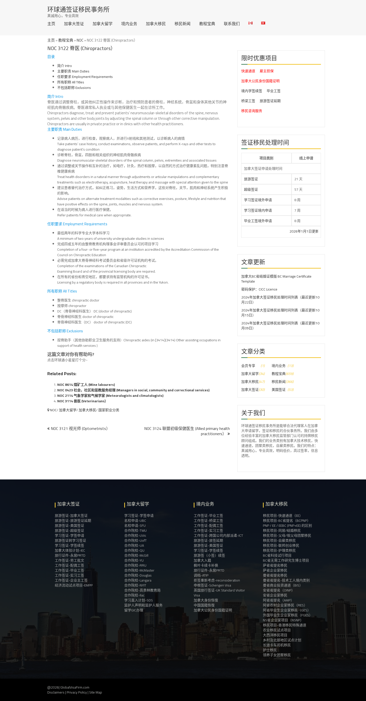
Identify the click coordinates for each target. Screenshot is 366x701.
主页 (51, 24)
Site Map (95, 692)
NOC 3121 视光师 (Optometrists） (80, 428)
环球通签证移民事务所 (78, 9)
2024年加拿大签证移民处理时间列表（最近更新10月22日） (280, 299)
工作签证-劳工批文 (69, 560)
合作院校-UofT (135, 540)
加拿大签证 (74, 24)
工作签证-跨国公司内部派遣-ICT (218, 535)
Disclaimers (55, 692)
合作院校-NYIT (135, 585)
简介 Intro (64, 65)
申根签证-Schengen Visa (212, 585)
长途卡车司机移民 (277, 645)
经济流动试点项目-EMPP (74, 585)
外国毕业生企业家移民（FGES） (287, 615)
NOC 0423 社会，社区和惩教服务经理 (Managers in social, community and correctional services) (133, 390)
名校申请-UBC (135, 520)
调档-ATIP (201, 575)
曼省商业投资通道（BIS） (283, 585)
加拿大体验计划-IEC (70, 550)
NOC (80, 40)
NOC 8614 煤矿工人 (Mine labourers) (86, 384)
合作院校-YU (134, 560)
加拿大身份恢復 (206, 600)
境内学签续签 (251, 91)
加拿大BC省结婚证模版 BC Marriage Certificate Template (276, 279)
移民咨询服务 (251, 111)
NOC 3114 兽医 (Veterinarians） (82, 401)
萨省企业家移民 (275, 570)
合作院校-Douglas (138, 575)
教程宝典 (207, 24)
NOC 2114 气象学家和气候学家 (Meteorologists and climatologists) (110, 395)
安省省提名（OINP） (279, 590)
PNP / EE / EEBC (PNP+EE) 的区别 (287, 525)
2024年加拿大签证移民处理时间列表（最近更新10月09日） (280, 325)
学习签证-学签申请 (69, 535)
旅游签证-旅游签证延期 (73, 520)
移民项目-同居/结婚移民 (282, 530)
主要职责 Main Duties (73, 71)
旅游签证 (251, 179)
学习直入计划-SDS (138, 600)
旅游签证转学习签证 (70, 540)
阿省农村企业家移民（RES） (285, 605)
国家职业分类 (108, 410)
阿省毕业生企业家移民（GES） (287, 610)
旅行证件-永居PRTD (70, 555)
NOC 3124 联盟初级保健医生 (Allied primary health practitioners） (187, 431)
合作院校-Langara (137, 580)
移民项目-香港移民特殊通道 (284, 625)
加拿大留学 (103, 24)
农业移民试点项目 (277, 630)
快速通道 (248, 71)
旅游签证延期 (270, 101)
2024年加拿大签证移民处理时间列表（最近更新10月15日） (280, 312)
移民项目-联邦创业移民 (281, 545)
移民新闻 (182, 24)
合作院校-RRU (135, 565)
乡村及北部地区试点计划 (282, 640)
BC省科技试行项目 (277, 555)
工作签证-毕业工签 (69, 570)
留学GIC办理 (133, 610)
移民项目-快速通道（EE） (283, 515)
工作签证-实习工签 (69, 575)
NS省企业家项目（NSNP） (283, 620)
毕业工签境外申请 (258, 221)
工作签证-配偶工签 (69, 565)
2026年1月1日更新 (285, 231)
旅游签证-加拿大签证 (71, 515)
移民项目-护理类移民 (279, 550)
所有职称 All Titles (70, 82)
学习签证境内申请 (258, 210)
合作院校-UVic (135, 535)
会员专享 (248, 365)
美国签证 (279, 389)
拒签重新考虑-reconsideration (217, 580)
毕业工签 (274, 91)
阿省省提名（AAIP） (278, 600)
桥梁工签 (248, 101)
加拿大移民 (156, 24)
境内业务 (129, 24)
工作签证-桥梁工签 (208, 520)
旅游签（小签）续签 (209, 555)
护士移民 (270, 649)
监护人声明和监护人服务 (143, 605)
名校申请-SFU (135, 525)
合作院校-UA (134, 545)
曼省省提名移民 (275, 575)
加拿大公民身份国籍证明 (260, 81)
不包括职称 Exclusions (74, 87)
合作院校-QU (134, 550)
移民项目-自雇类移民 (279, 540)
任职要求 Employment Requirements (85, 76)
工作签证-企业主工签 (71, 580)
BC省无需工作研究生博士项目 (286, 560)
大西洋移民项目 (275, 635)
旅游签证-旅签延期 (208, 540)
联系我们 (232, 24)
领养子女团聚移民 (277, 654)
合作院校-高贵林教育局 (142, 590)
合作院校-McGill (136, 555)
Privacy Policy (77, 692)
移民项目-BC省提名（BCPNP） (286, 520)
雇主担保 (267, 71)
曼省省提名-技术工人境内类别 (286, 580)
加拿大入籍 (202, 560)
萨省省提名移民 (275, 565)
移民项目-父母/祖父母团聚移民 (287, 535)
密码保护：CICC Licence (259, 289)
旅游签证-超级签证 (69, 530)
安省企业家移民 (275, 595)
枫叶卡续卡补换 (206, 565)
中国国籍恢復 (204, 605)
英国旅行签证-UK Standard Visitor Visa (219, 593)
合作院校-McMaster (139, 570)
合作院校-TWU (135, 530)
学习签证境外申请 (258, 200)
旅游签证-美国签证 (69, 525)
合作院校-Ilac (134, 595)
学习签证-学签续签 (69, 545)
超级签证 (251, 189)
